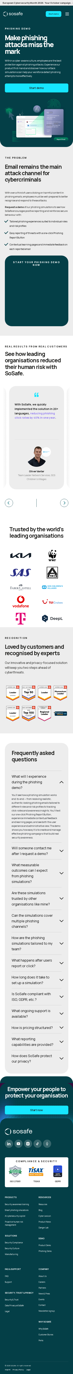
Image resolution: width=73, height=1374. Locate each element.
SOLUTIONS (11, 1236)
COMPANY (44, 1269)
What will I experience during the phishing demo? (29, 782)
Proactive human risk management (14, 1223)
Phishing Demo (45, 1251)
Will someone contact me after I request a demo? (32, 851)
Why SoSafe (43, 1329)
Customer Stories (46, 1334)
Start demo (53, 14)
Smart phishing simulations (16, 1210)
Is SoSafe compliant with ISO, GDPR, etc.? (31, 996)
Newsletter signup (47, 1311)
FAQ (6, 1276)
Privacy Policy (18, 1370)
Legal (7, 1311)
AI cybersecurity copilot (15, 1216)
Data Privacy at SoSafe (14, 1305)
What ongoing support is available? (31, 1013)
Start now (36, 1110)
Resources (43, 1204)
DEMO (42, 1238)
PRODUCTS (11, 1197)
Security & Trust (11, 1299)
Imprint (8, 1370)
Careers (42, 1282)
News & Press (44, 1293)
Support (8, 1282)
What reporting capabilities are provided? (32, 1042)
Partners (42, 1288)
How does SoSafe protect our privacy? (32, 1058)
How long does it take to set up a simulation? (30, 980)
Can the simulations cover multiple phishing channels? (32, 921)
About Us (43, 1276)
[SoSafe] (13, 14)
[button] (21, 503)
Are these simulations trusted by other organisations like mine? (31, 898)
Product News (45, 1222)
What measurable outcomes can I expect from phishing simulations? (29, 873)
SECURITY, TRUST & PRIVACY (19, 1293)
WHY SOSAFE (45, 1322)
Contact (42, 1305)
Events (41, 1299)
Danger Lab (43, 1227)
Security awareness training (17, 1204)
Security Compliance (14, 1242)
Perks (41, 1340)
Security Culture (12, 1248)
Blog (40, 1210)
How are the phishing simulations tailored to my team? (32, 943)
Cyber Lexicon (45, 1216)
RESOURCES (45, 1197)
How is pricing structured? (32, 1027)
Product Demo (45, 1245)
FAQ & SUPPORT (13, 1269)
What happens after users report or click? (32, 963)
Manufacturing (11, 1254)
